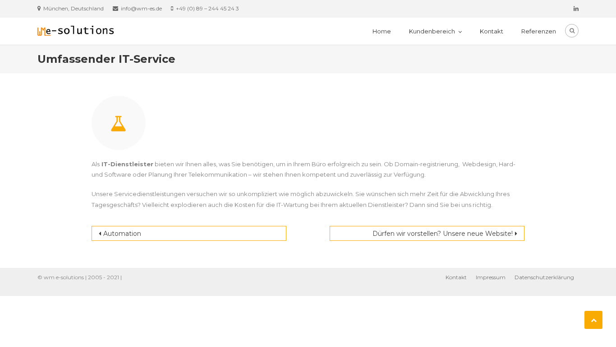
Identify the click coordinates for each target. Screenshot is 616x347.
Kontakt (491, 31)
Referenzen (538, 31)
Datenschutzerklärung (544, 277)
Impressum (491, 277)
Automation (122, 234)
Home (381, 31)
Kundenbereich (432, 31)
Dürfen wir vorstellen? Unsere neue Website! (442, 234)
